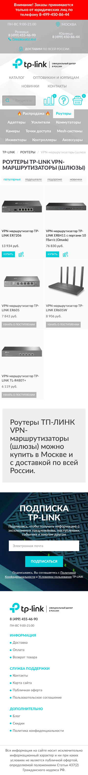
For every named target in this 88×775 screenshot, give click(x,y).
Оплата (18, 650)
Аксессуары (72, 140)
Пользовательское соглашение (37, 698)
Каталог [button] (17, 78)
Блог (16, 716)
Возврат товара (25, 657)
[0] (77, 100)
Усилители (40, 122)
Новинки (30, 86)
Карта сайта (22, 683)
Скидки (18, 723)
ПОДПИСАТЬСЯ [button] (44, 561)
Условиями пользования (55, 576)
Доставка (20, 642)
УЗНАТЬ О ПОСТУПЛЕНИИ (19, 324)
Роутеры (63, 113)
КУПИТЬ (8, 254)
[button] (22, 38)
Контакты (57, 86)
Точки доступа (38, 131)
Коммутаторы (68, 122)
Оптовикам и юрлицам (56, 78)
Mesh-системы (69, 131)
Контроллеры (44, 140)
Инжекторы (15, 140)
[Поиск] (7, 100)
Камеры (13, 131)
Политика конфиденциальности (38, 731)
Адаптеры (16, 122)
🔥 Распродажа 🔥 (33, 113)
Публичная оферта (27, 690)
